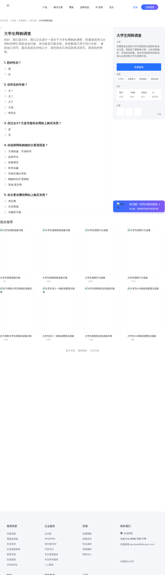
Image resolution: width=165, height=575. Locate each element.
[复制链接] (129, 112)
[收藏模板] (161, 31)
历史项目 (94, 350)
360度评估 (12, 564)
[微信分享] (120, 112)
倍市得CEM (50, 543)
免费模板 (22, 20)
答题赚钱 (87, 549)
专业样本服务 (51, 559)
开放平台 (49, 549)
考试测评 (11, 543)
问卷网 (13, 20)
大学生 (121, 79)
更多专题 (70, 350)
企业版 (48, 533)
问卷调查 (33, 20)
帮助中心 (87, 554)
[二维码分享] (137, 112)
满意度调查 (12, 538)
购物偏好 (143, 79)
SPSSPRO (50, 538)
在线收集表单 (13, 549)
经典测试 (87, 538)
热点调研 (87, 543)
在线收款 (11, 559)
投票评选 (11, 554)
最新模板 (82, 350)
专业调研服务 (51, 554)
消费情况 (131, 79)
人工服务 (49, 564)
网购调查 (155, 79)
